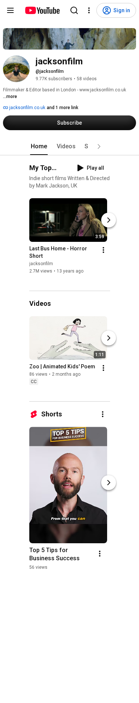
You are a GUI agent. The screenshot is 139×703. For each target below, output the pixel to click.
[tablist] (69, 146)
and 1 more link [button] (62, 107)
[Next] (108, 220)
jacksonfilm (41, 263)
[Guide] (10, 10)
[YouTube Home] (42, 10)
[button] (99, 146)
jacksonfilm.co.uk (26, 107)
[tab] (39, 146)
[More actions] (103, 250)
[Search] (74, 10)
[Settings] (89, 10)
